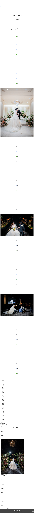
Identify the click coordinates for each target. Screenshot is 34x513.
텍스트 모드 (2, 424)
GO (8, 508)
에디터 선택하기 (3, 423)
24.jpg (3, 399)
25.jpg (3, 400)
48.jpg (3, 418)
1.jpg (2, 381)
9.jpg (3, 387)
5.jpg (3, 384)
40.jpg (3, 412)
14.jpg (3, 391)
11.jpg (3, 389)
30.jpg (3, 404)
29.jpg (3, 403)
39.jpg (3, 411)
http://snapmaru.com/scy (17, 28)
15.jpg (3, 392)
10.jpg (3, 388)
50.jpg (3, 420)
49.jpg (3, 419)
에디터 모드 (5, 424)
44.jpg (3, 415)
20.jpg (3, 396)
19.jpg (3, 395)
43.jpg (3, 414)
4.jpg (3, 383)
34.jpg (3, 407)
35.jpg (3, 408)
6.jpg (3, 385)
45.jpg (3, 416)
